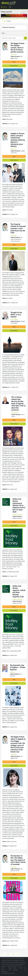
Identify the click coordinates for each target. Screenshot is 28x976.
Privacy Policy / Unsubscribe (4, 970)
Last (18, 954)
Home (3, 21)
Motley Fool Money (17, 514)
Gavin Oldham (14, 319)
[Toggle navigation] (10, 7)
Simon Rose (14, 54)
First (3, 954)
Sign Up (5, 7)
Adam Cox (12, 672)
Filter (3, 33)
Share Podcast (14, 65)
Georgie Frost (14, 412)
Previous (8, 954)
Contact (21, 968)
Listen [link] (14, 62)
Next (13, 954)
